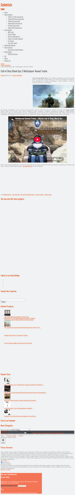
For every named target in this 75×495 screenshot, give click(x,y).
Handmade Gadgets (9, 45)
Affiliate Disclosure (57, 433)
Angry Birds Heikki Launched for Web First (18, 343)
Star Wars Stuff (12, 43)
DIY (5, 56)
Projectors (11, 41)
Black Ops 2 (7, 194)
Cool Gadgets (8, 30)
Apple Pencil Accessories (15, 28)
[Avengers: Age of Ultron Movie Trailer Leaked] (19, 318)
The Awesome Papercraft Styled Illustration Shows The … (22, 327)
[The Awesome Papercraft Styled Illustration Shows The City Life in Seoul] (7, 326)
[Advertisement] (16, 90)
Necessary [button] (4, 461)
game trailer (40, 194)
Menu (2, 9)
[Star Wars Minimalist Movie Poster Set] (7, 315)
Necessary (6, 462)
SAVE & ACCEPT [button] (6, 470)
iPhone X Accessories (14, 21)
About (6, 58)
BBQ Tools (11, 32)
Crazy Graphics (6, 65)
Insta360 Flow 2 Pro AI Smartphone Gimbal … (18, 408)
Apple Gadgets (8, 15)
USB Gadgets (8, 52)
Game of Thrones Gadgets (15, 39)
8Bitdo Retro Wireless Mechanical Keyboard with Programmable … (25, 392)
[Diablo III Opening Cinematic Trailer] (7, 334)
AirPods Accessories (14, 25)
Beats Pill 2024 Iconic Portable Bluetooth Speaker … (20, 400)
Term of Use (46, 433)
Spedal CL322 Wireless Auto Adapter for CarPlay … (20, 416)
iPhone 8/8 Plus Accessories (16, 19)
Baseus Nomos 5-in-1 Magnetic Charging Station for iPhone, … (24, 384)
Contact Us (7, 61)
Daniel (3, 75)
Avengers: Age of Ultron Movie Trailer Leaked (18, 319)
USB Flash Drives (13, 54)
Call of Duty (15, 194)
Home (6, 12)
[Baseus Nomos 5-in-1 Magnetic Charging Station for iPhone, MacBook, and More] (7, 383)
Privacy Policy (37, 433)
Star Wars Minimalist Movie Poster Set (16, 317)
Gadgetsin (6, 4)
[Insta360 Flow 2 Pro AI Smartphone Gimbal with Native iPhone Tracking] (7, 407)
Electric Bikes (12, 34)
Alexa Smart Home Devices (15, 50)
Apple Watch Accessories (15, 23)
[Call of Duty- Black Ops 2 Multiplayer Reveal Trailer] (53, 107)
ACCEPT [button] (20, 436)
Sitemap (3, 433)
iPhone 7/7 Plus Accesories (15, 17)
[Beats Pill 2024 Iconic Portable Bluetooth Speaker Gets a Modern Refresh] (7, 399)
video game (48, 194)
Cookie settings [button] (11, 436)
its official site (27, 166)
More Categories (6, 429)
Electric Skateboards (14, 36)
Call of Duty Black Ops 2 (27, 194)
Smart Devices (8, 47)
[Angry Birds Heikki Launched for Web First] (7, 341)
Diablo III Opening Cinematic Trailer (16, 335)
